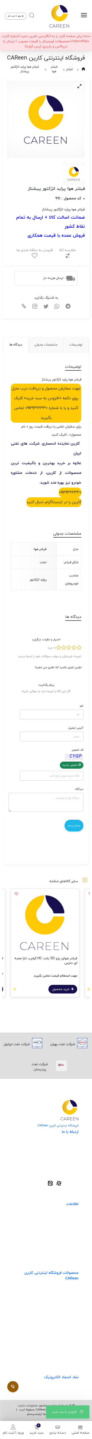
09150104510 (62, 1167)
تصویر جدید (70, 765)
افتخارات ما (70, 1228)
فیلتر (69, 69)
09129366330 (70, 492)
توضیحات (75, 344)
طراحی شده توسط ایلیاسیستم (46, 1414)
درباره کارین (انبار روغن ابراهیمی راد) (52, 1248)
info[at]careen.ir (58, 1159)
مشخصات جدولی (45, 344)
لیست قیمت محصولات (61, 1238)
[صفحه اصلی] (59, 16)
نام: (81, 706)
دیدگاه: (79, 789)
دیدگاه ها (16, 344)
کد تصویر (77, 750)
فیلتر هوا (54, 69)
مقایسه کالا (67, 250)
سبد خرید (36, 1432)
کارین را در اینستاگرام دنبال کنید (53, 502)
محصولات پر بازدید (65, 1312)
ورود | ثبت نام (13, 1432)
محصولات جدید (67, 1292)
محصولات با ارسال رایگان (60, 1352)
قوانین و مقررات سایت (62, 1218)
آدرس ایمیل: (75, 728)
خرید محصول (62, 989)
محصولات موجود (66, 1322)
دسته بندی (57, 1432)
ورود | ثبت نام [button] (14, 16)
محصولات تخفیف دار (63, 1342)
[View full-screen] (79, 86)
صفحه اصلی (80, 1432)
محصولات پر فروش (64, 1302)
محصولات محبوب (65, 1332)
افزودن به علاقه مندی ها (34, 250)
